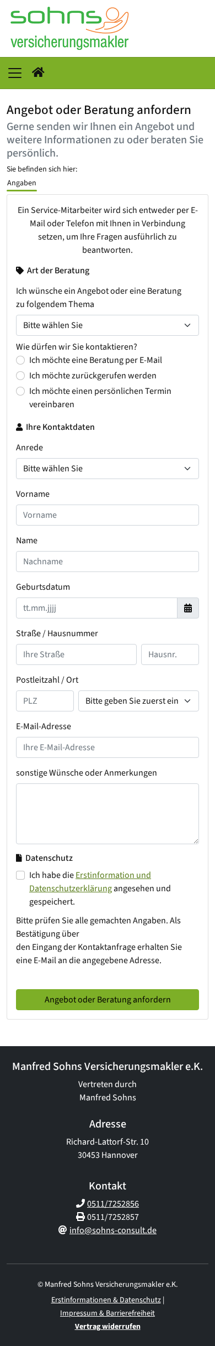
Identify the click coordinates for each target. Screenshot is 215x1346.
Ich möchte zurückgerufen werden (93, 376)
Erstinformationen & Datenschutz (106, 1300)
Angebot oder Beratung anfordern (108, 1000)
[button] (38, 73)
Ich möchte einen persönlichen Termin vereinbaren (100, 397)
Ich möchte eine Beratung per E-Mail (95, 360)
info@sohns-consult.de (113, 1230)
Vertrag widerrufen (108, 1326)
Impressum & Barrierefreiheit (107, 1313)
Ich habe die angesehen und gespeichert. (100, 888)
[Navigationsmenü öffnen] (15, 73)
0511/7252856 (113, 1204)
